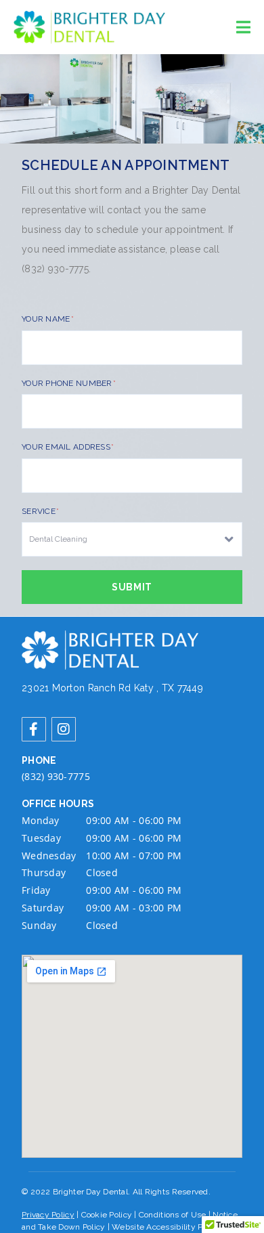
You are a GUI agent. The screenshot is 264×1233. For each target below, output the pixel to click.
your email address (67, 447)
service (40, 511)
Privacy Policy (48, 1214)
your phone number (68, 383)
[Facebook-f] (34, 729)
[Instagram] (63, 729)
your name (47, 319)
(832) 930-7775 (56, 776)
